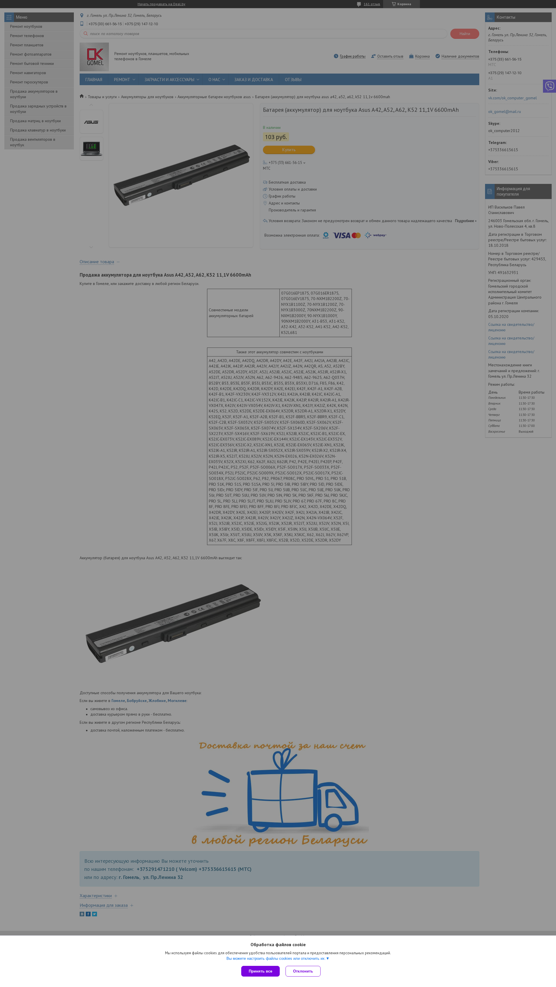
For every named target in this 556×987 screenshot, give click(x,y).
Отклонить (303, 971)
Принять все (260, 971)
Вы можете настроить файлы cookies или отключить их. (276, 958)
